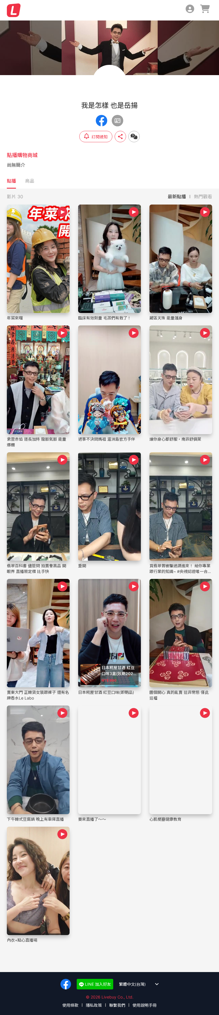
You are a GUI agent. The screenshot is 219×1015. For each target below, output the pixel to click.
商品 (29, 181)
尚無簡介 (16, 165)
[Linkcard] (117, 120)
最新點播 (177, 196)
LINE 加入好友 (97, 984)
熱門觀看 (203, 196)
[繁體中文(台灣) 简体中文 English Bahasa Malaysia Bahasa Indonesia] (136, 984)
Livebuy (14, 10)
